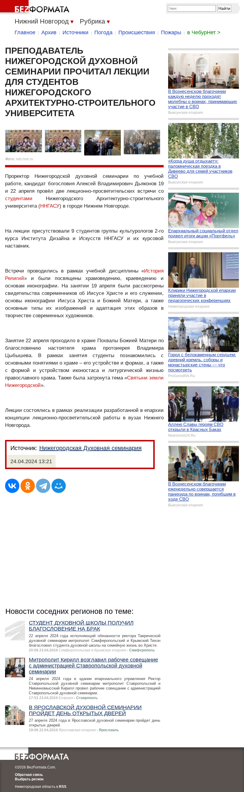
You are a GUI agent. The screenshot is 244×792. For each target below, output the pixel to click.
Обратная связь (29, 775)
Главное (25, 32)
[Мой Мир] (58, 486)
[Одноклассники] (28, 486)
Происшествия (136, 32)
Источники (75, 32)
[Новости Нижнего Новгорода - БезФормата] (35, 7)
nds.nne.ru (24, 159)
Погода (103, 32)
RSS (62, 787)
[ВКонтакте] (12, 486)
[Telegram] (43, 486)
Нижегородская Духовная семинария (90, 448)
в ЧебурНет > (203, 32)
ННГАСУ (50, 206)
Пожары (171, 32)
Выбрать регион (29, 779)
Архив (49, 32)
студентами (18, 198)
